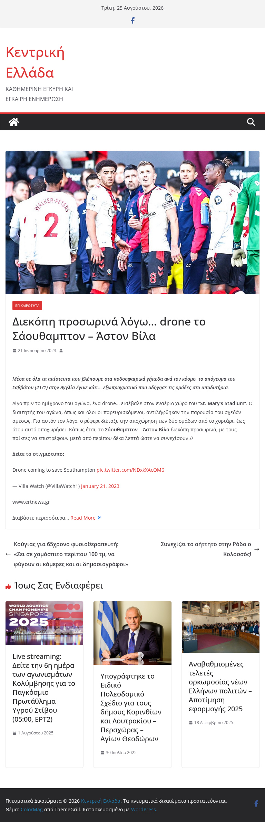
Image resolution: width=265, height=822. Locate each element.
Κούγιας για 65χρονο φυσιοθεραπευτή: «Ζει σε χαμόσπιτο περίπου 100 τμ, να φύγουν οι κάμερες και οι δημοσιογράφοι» (71, 554)
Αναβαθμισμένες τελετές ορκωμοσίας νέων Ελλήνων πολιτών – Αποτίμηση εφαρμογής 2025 (220, 686)
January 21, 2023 (100, 486)
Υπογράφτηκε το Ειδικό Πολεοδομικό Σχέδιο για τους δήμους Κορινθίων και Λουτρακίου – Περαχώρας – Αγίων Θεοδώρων (130, 707)
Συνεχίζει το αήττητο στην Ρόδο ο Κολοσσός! (206, 549)
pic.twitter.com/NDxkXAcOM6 (130, 470)
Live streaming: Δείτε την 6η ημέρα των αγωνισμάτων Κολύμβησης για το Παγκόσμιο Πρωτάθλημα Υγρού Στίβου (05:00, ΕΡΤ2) (43, 688)
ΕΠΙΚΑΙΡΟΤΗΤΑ (27, 305)
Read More (83, 517)
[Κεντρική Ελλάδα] (14, 122)
